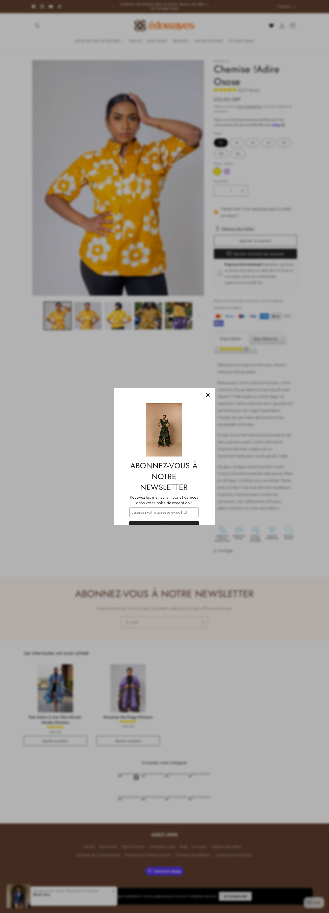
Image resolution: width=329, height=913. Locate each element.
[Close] (207, 395)
